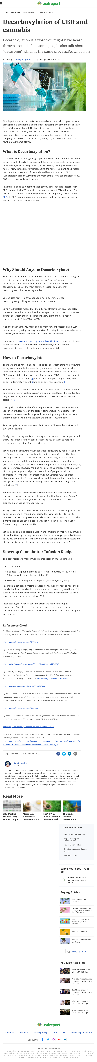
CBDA (5, 197)
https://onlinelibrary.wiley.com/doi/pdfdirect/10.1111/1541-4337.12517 (31, 664)
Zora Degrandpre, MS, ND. (24, 59)
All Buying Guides (79, 951)
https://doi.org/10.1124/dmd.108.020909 (52, 678)
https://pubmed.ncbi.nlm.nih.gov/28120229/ (20, 642)
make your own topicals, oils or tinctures (39, 341)
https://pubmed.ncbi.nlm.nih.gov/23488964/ (20, 708)
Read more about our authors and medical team (78, 880)
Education (15, 12)
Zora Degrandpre (20, 763)
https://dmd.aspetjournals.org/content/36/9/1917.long (24, 686)
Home (5, 12)
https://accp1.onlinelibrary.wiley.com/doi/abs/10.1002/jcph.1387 (28, 727)
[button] (58, 754)
